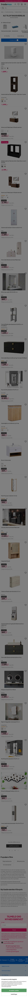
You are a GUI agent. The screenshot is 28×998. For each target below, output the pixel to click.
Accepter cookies (14, 990)
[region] (14, 987)
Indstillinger (14, 994)
